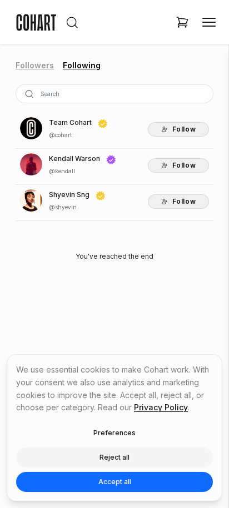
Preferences (114, 433)
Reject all (114, 457)
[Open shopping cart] (182, 22)
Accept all (114, 481)
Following (82, 65)
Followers (35, 65)
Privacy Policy (161, 407)
